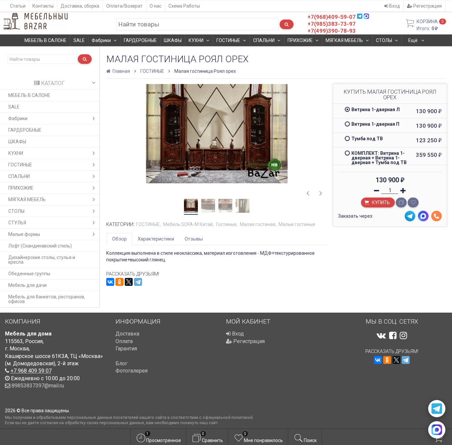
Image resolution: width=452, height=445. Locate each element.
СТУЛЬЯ (17, 222)
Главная (121, 71)
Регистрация (427, 6)
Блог (121, 363)
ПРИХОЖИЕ (300, 40)
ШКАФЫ (173, 40)
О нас (155, 6)
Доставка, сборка (80, 6)
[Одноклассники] (119, 282)
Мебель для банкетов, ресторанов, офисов (46, 299)
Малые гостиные (297, 224)
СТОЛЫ (384, 40)
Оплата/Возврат (124, 6)
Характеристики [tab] (156, 239)
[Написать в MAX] (436, 429)
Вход (394, 6)
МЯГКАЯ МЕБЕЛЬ (344, 40)
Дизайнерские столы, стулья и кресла (41, 260)
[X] (129, 282)
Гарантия (126, 348)
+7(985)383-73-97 (331, 24)
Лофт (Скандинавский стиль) (40, 245)
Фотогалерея (131, 371)
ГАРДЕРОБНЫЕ (140, 40)
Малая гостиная (257, 224)
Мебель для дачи (27, 285)
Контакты (43, 6)
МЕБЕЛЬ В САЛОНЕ (45, 40)
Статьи (17, 6)
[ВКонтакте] (110, 282)
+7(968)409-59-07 (331, 17)
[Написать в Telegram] (436, 408)
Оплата (124, 341)
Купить (380, 202)
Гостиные (226, 224)
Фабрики (101, 40)
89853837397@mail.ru (38, 385)
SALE (79, 40)
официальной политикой (227, 417)
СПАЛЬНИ (264, 40)
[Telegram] (138, 282)
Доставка (127, 334)
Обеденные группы (29, 273)
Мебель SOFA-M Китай (188, 224)
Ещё (413, 40)
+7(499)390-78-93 (331, 30)
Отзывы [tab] (194, 239)
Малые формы (24, 234)
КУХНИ (196, 40)
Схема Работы (184, 6)
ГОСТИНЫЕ (228, 40)
